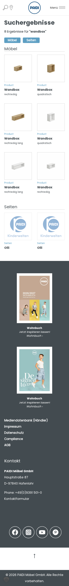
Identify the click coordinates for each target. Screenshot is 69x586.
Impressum (12, 426)
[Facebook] (15, 532)
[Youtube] (42, 532)
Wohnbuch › (34, 336)
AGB (7, 445)
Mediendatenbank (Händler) (26, 420)
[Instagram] (28, 532)
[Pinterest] (56, 532)
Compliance (13, 439)
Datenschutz (14, 433)
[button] (6, 579)
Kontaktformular (16, 499)
